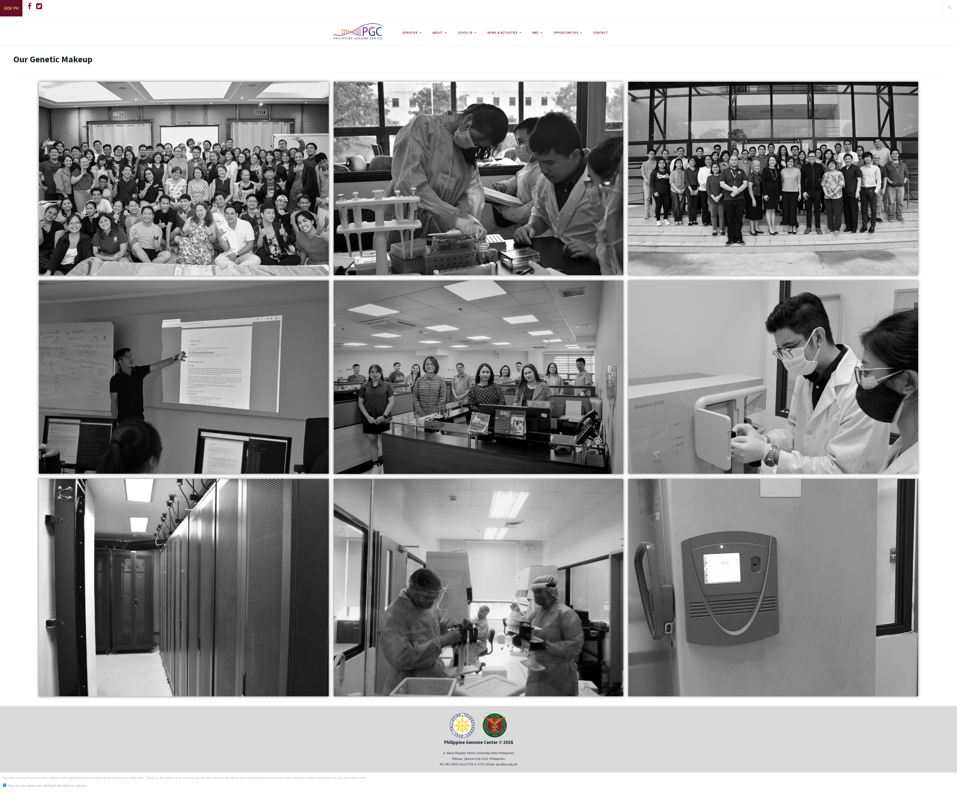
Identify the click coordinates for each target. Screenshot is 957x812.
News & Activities (502, 32)
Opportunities (566, 32)
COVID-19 (465, 32)
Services (410, 32)
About (437, 32)
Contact (600, 32)
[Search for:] (949, 7)
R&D (535, 32)
